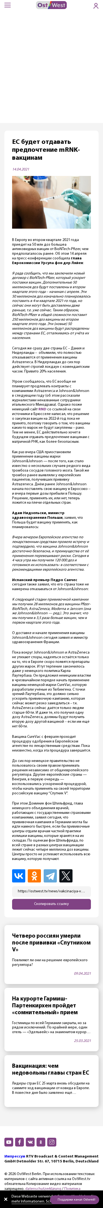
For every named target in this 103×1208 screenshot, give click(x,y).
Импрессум (14, 1156)
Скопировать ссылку (51, 904)
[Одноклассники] (35, 875)
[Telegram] (51, 875)
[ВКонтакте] (19, 875)
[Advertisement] (51, 68)
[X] (67, 875)
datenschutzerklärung (43, 1189)
